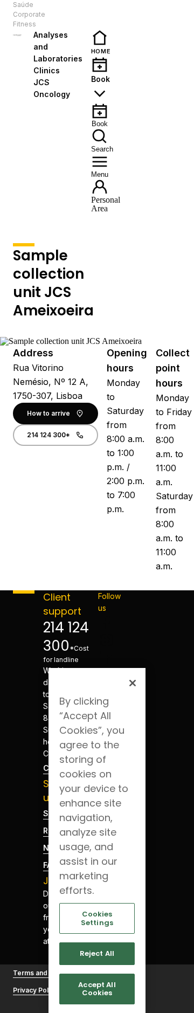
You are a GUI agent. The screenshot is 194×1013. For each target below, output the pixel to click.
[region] (97, 840)
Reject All (97, 953)
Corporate (29, 14)
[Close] (132, 683)
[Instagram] (109, 640)
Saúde (23, 5)
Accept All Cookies (96, 989)
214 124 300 (66, 637)
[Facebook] (109, 622)
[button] (63, 14)
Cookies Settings (97, 918)
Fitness (24, 24)
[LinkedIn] (109, 657)
